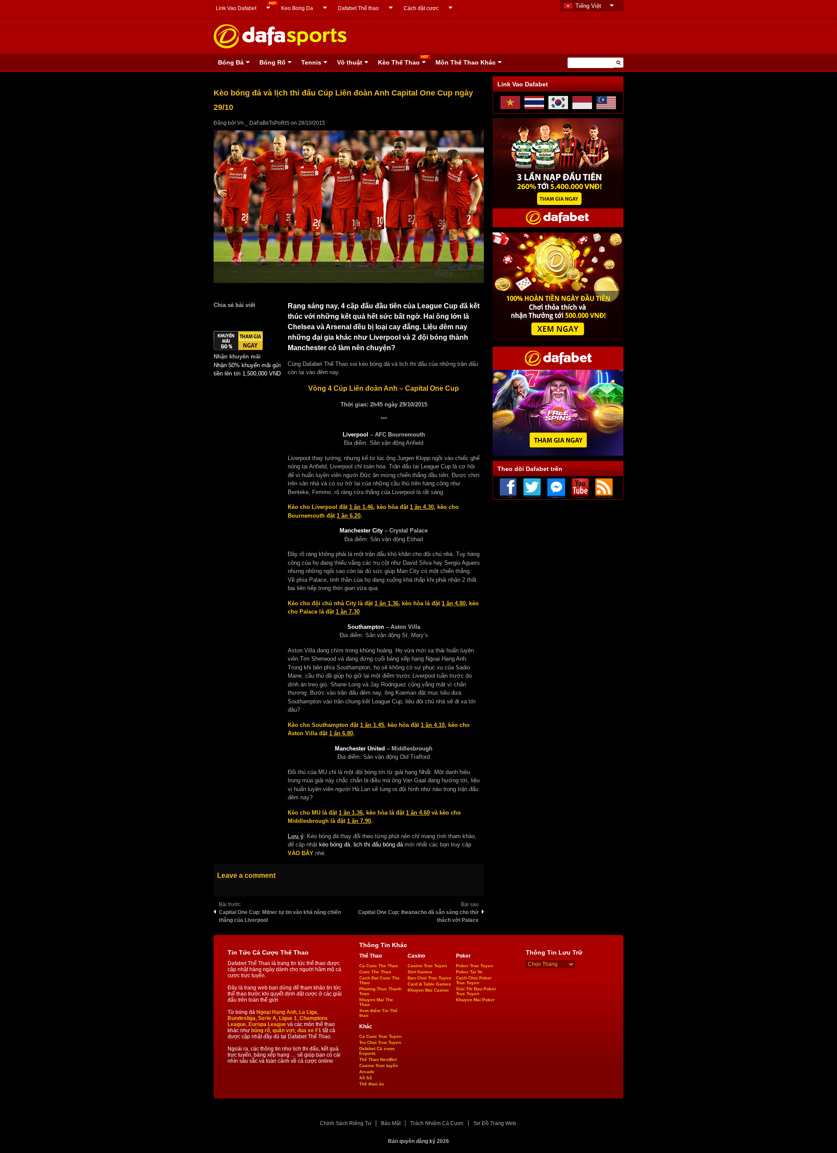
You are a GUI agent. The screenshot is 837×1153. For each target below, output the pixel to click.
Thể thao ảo (371, 1083)
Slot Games (420, 971)
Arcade (366, 1071)
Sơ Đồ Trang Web (494, 1123)
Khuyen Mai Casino (428, 990)
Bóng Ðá (231, 62)
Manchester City (361, 530)
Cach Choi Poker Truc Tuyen (474, 980)
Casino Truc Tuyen (427, 965)
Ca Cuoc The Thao (378, 965)
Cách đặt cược (421, 8)
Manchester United (360, 748)
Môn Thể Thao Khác (466, 62)
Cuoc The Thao (375, 971)
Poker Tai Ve (469, 971)
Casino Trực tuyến (378, 1065)
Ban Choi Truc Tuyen (429, 978)
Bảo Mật (391, 1123)
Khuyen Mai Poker (475, 999)
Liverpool (355, 434)
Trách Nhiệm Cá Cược (437, 1123)
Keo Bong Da (297, 8)
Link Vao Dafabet (236, 8)
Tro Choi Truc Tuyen (380, 1042)
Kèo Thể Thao (399, 62)
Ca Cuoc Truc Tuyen (380, 1036)
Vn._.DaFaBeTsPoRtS (263, 123)
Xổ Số (365, 1077)
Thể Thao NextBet (378, 1059)
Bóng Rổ (272, 62)
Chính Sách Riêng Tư (345, 1123)
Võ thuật (349, 62)
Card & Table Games (429, 984)
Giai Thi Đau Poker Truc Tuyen (476, 991)
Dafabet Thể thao (358, 8)
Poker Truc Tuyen (474, 965)
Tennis (311, 62)
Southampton (365, 627)
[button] (618, 63)
